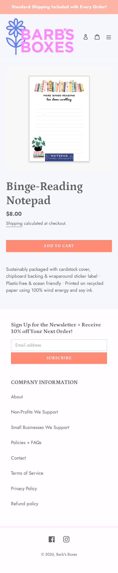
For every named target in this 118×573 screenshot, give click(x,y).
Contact (18, 458)
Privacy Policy (24, 488)
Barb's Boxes (66, 554)
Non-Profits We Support (34, 412)
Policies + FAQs (26, 442)
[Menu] (108, 36)
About (17, 396)
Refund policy (24, 503)
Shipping (14, 223)
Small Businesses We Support (40, 427)
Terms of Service (27, 473)
